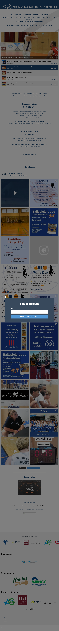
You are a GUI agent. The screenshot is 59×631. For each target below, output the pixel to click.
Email (12, 308)
